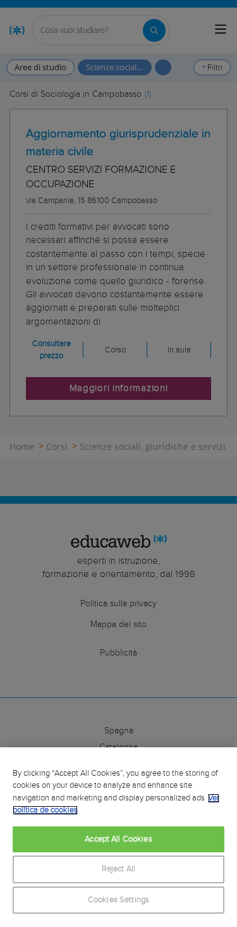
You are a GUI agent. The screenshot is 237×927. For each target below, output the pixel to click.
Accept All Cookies (118, 839)
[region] (118, 837)
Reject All (118, 869)
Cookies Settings (118, 900)
